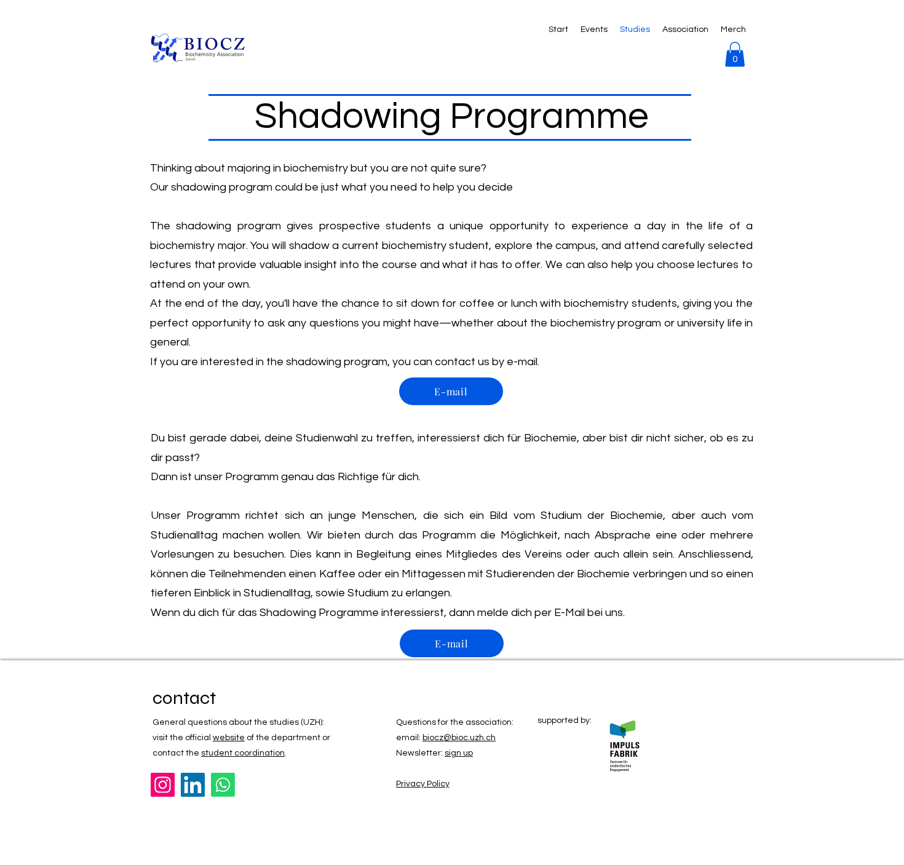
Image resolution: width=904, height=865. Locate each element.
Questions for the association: (454, 722)
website (229, 737)
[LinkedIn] (193, 785)
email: (409, 737)
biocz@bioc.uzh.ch (459, 737)
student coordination (243, 753)
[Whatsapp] (223, 785)
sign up (459, 753)
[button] (734, 54)
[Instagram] (163, 785)
